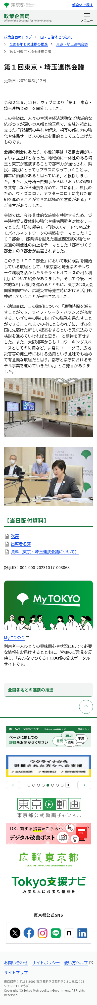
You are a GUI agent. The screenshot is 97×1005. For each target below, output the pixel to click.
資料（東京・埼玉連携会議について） (45, 551)
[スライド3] (38, 785)
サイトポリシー (46, 962)
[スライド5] (48, 785)
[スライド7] (57, 785)
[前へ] (13, 785)
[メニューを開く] (87, 18)
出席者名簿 (21, 544)
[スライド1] (29, 785)
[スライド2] (33, 785)
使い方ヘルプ (76, 962)
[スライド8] (62, 785)
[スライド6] (52, 785)
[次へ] (84, 785)
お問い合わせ (16, 962)
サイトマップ (16, 972)
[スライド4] (43, 785)
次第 (15, 536)
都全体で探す (82, 4)
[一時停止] (67, 785)
